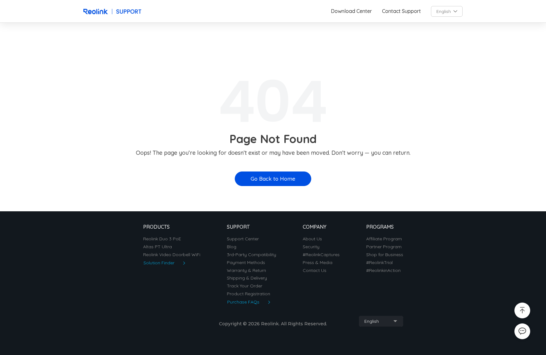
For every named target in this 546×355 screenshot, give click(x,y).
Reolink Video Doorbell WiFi (171, 254)
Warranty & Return (246, 270)
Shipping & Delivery (247, 278)
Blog (231, 247)
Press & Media (317, 262)
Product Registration (248, 294)
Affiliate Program (384, 239)
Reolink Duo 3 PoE (162, 239)
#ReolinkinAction (383, 270)
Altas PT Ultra (157, 247)
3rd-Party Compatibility (251, 254)
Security (311, 247)
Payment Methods (246, 262)
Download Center (351, 11)
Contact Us (314, 270)
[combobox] (446, 11)
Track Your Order (244, 286)
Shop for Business (384, 254)
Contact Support (401, 11)
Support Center (243, 239)
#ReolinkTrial (379, 262)
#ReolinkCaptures (321, 254)
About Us (312, 239)
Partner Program (384, 247)
